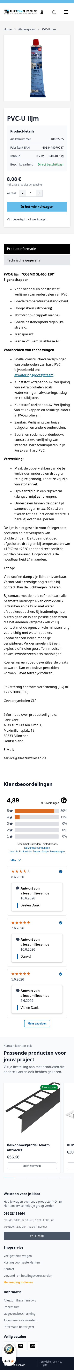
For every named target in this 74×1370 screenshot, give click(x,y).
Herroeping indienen (18, 1282)
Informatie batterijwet (19, 1327)
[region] (37, 1128)
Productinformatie (21, 248)
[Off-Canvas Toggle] (42, 12)
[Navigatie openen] (66, 12)
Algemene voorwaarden (20, 1320)
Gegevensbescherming (20, 1314)
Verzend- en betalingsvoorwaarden (28, 1276)
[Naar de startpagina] (20, 11)
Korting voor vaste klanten (22, 1262)
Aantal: (12, 193)
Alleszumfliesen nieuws (20, 1300)
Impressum (12, 1307)
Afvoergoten (26, 29)
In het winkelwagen (37, 206)
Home (8, 29)
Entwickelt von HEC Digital (51, 1363)
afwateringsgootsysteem (33, 375)
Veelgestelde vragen (18, 1256)
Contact (9, 1269)
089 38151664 (14, 1213)
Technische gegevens (23, 260)
